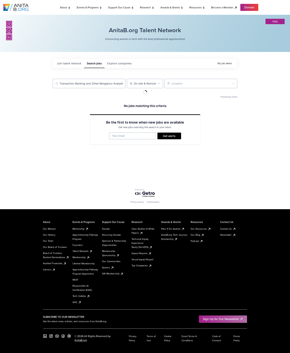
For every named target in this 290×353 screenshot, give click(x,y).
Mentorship (78, 228)
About (63, 7)
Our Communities (111, 261)
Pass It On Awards (171, 228)
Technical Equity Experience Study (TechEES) (140, 243)
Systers (106, 267)
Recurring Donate (111, 235)
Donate (106, 228)
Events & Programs (88, 7)
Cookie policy (153, 202)
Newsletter (226, 235)
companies (119, 63)
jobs (94, 63)
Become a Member (222, 7)
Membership (79, 257)
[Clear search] (121, 83)
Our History (49, 235)
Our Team (48, 241)
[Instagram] (9, 24)
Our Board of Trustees (55, 247)
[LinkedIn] (9, 37)
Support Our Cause (119, 7)
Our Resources (199, 228)
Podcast (195, 241)
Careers (47, 269)
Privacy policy (137, 202)
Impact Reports (140, 253)
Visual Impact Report (142, 259)
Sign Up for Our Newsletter (221, 319)
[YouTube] (57, 336)
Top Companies (140, 265)
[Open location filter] (233, 83)
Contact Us (226, 228)
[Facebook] (9, 30)
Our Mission (49, 228)
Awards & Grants (170, 7)
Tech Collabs (79, 296)
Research (145, 7)
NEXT (75, 279)
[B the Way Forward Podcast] (69, 336)
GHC (74, 302)
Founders (77, 245)
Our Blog (195, 235)
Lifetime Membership (83, 263)
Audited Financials (52, 263)
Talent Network (80, 251)
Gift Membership (110, 273)
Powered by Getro (228, 97)
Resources (195, 7)
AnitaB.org (81, 340)
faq (275, 21)
